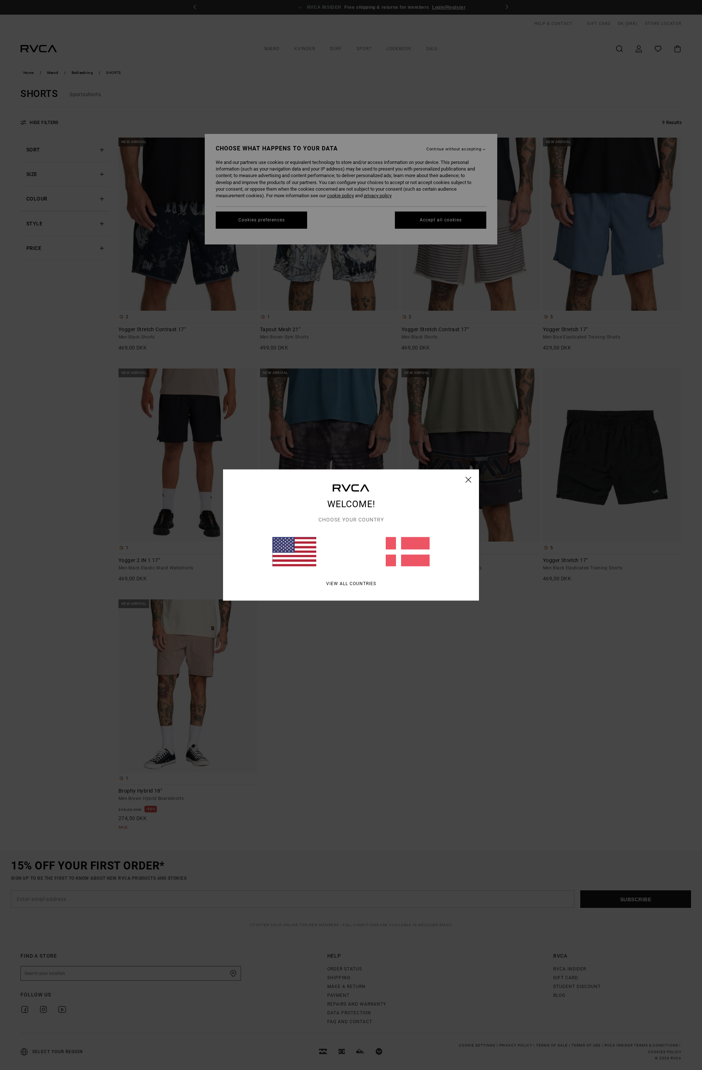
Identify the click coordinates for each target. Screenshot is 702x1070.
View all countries (351, 583)
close (468, 480)
